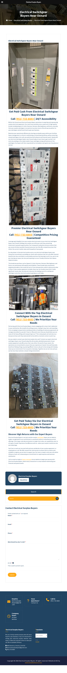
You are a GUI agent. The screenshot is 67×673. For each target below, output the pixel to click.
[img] (13, 563)
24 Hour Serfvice (14, 618)
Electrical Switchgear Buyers (23, 20)
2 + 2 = (10, 563)
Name (10, 515)
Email (10, 524)
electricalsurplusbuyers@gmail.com (16, 602)
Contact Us (34, 603)
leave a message (26, 459)
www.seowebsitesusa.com (33, 663)
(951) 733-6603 (25, 118)
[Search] (57, 498)
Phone (10, 533)
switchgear (40, 437)
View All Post (23, 480)
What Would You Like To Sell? (17, 542)
